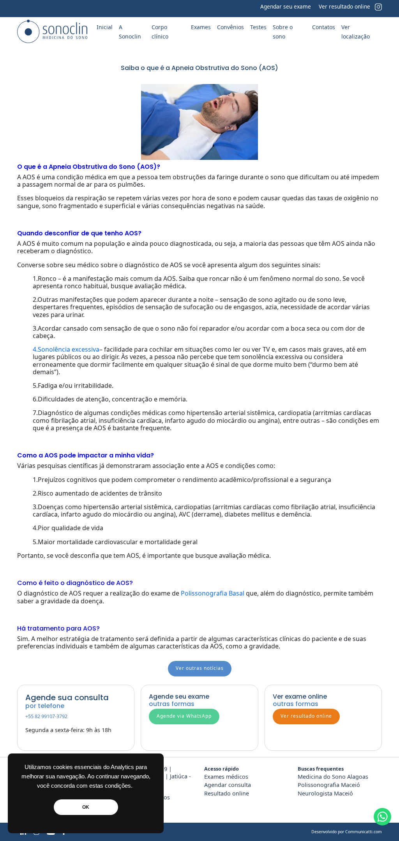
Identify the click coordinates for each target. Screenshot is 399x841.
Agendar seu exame (285, 6)
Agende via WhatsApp (184, 716)
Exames (201, 27)
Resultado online (226, 793)
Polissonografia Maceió (329, 784)
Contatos (323, 27)
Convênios (230, 27)
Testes (258, 27)
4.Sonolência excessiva (66, 349)
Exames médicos (226, 776)
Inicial (105, 27)
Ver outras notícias (200, 668)
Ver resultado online (344, 6)
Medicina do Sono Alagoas (333, 776)
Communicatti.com (363, 831)
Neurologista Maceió (325, 793)
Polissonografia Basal (212, 593)
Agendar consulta (227, 784)
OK (85, 807)
